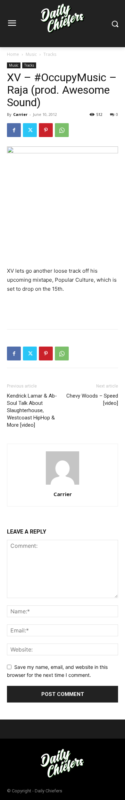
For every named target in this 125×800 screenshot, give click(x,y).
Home (13, 54)
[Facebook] (14, 130)
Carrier (20, 114)
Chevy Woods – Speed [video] (92, 399)
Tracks (49, 54)
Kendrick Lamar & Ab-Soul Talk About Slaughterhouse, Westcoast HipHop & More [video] (32, 410)
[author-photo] (62, 484)
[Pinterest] (46, 130)
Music (31, 54)
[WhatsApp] (62, 130)
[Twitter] (30, 130)
